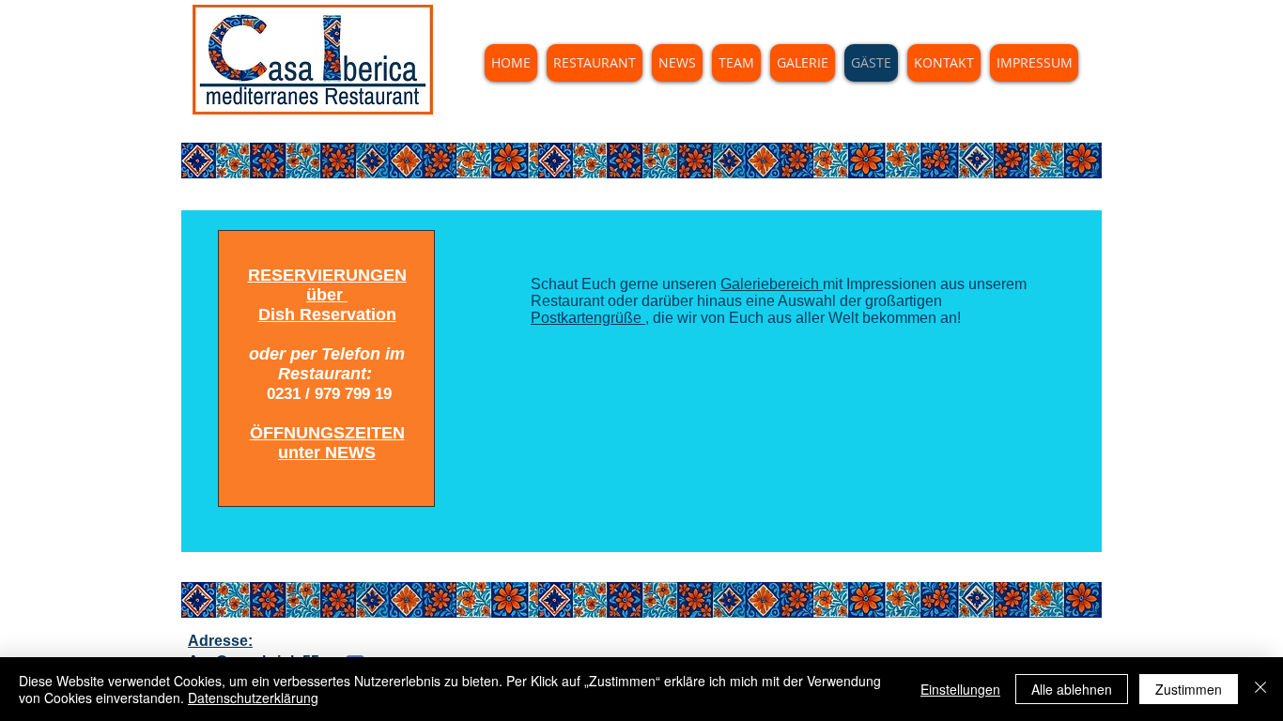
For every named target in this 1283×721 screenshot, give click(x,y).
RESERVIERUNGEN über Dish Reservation (327, 295)
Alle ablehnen (1071, 689)
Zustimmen (1188, 689)
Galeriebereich (771, 284)
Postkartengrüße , (590, 318)
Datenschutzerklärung (253, 697)
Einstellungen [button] (960, 689)
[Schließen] (1260, 689)
